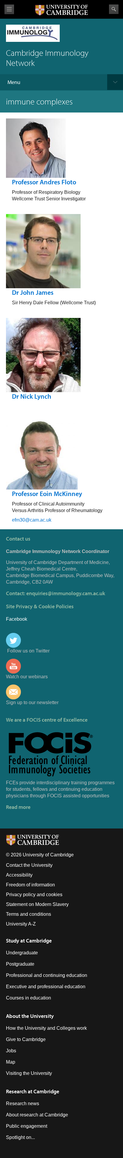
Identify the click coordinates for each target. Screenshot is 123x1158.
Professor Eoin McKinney (47, 494)
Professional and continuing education (46, 975)
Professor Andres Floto (44, 182)
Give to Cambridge (26, 1039)
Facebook (16, 619)
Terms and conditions (28, 914)
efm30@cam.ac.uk (31, 519)
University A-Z (21, 923)
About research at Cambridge (37, 1114)
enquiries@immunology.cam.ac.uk (65, 593)
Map (10, 1061)
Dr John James (32, 292)
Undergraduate (22, 952)
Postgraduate (20, 964)
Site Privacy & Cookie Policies (40, 606)
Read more (18, 807)
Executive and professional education (45, 986)
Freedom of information (30, 884)
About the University (30, 1016)
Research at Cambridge (32, 1091)
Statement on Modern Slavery (37, 904)
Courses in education (28, 997)
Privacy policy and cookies (34, 894)
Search (114, 9)
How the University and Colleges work (46, 1028)
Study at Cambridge (29, 940)
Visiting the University (29, 1073)
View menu (9, 9)
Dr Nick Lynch (31, 396)
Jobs (11, 1050)
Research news (22, 1103)
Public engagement (26, 1126)
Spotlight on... (20, 1137)
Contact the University (29, 865)
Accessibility (19, 874)
